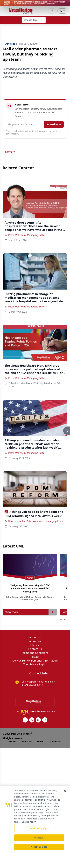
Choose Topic (31, 19)
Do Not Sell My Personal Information (35, 660)
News (40, 741)
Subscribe (52, 124)
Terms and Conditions (35, 653)
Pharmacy (9, 151)
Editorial (35, 645)
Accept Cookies (39, 846)
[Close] (64, 790)
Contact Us (35, 649)
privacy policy (12, 133)
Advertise (35, 641)
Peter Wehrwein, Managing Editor (26, 234)
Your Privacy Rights (35, 664)
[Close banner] (65, 4)
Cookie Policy (29, 821)
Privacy (35, 656)
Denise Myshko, (16, 521)
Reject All (39, 837)
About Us (35, 637)
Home (12, 741)
